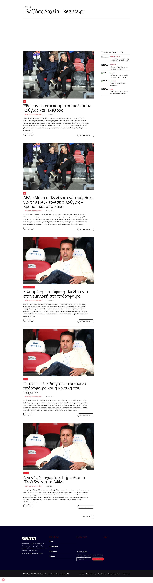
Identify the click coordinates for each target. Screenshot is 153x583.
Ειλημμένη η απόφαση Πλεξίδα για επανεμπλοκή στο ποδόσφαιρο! (55, 294)
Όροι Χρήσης (101, 574)
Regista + (112, 73)
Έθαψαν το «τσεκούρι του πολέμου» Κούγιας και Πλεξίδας (57, 108)
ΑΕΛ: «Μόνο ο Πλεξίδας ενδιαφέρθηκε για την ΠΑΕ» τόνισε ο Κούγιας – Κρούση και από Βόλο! (58, 202)
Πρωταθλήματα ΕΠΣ (29, 287)
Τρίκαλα (26, 379)
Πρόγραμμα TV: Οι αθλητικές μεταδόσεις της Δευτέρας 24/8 (119, 76)
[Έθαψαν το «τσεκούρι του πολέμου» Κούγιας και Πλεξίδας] (58, 74)
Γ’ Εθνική (26, 473)
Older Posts (86, 516)
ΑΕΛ (25, 101)
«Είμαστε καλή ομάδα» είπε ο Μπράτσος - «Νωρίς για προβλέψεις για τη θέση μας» (119, 69)
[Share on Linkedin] (32, 134)
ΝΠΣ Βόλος (113, 64)
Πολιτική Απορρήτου (114, 574)
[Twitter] (83, 543)
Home (25, 7)
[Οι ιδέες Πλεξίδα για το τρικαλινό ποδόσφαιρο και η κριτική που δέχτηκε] (58, 352)
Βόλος (111, 89)
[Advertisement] (76, 32)
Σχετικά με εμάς (90, 574)
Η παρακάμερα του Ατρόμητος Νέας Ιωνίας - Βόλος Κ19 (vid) (119, 60)
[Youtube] (92, 543)
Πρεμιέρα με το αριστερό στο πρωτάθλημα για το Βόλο (119, 92)
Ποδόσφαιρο (53, 546)
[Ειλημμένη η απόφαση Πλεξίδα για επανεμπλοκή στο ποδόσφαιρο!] (58, 260)
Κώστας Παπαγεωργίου (33, 114)
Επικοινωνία (126, 574)
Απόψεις (52, 556)
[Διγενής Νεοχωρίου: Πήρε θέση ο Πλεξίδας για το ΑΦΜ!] (58, 446)
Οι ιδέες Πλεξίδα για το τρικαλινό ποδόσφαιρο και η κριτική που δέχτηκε (54, 388)
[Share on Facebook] (24, 134)
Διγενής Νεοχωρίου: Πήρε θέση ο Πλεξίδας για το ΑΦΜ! (54, 480)
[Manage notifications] (3, 579)
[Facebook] (78, 543)
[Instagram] (88, 543)
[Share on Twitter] (28, 134)
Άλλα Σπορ (53, 551)
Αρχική (82, 574)
